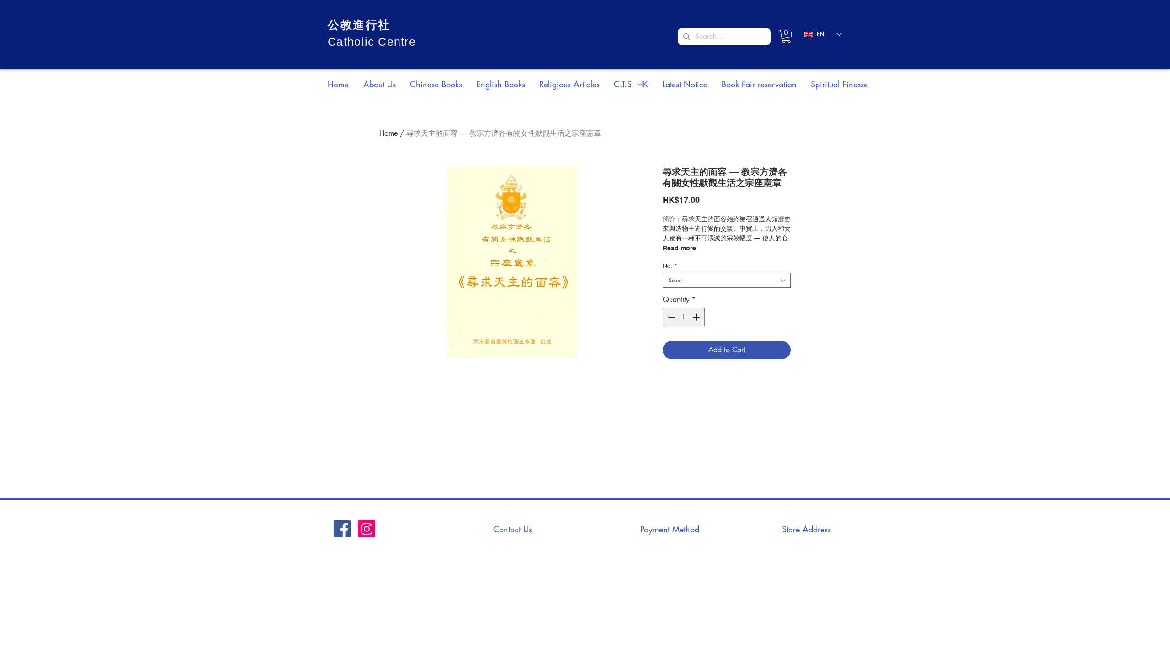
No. (670, 265)
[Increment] (697, 317)
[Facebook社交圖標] (342, 528)
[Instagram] (366, 528)
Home (388, 133)
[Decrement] (670, 317)
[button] (786, 36)
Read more (679, 248)
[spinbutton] (684, 317)
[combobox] (727, 280)
